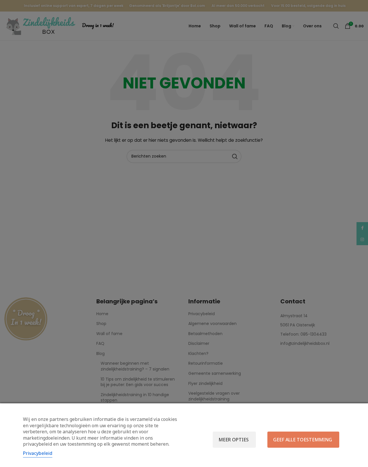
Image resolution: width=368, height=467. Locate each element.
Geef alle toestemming (302, 439)
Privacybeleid (37, 453)
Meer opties (233, 439)
